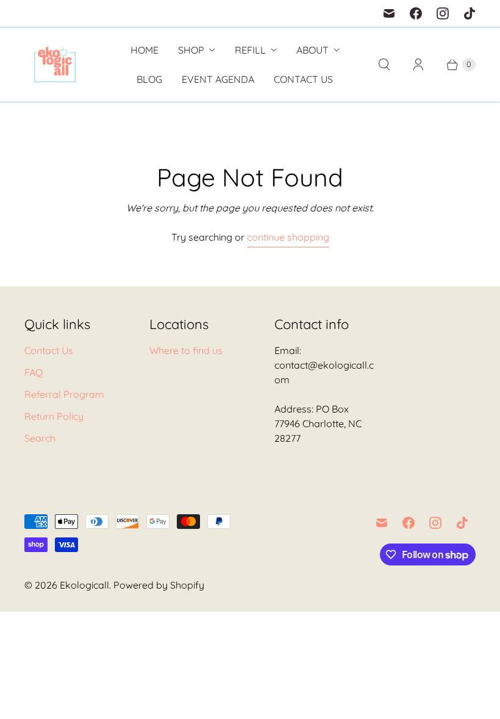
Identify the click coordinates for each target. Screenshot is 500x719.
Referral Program (64, 394)
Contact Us (303, 79)
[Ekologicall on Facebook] (415, 13)
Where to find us (186, 350)
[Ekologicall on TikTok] (469, 13)
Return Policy (54, 416)
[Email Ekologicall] (389, 13)
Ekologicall (84, 585)
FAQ (33, 372)
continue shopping (288, 237)
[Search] (384, 64)
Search (39, 438)
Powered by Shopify (158, 585)
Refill (250, 50)
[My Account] (418, 64)
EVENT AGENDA (218, 79)
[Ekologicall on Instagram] (442, 13)
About (312, 50)
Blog (149, 79)
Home (144, 50)
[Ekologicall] (54, 64)
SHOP (191, 50)
